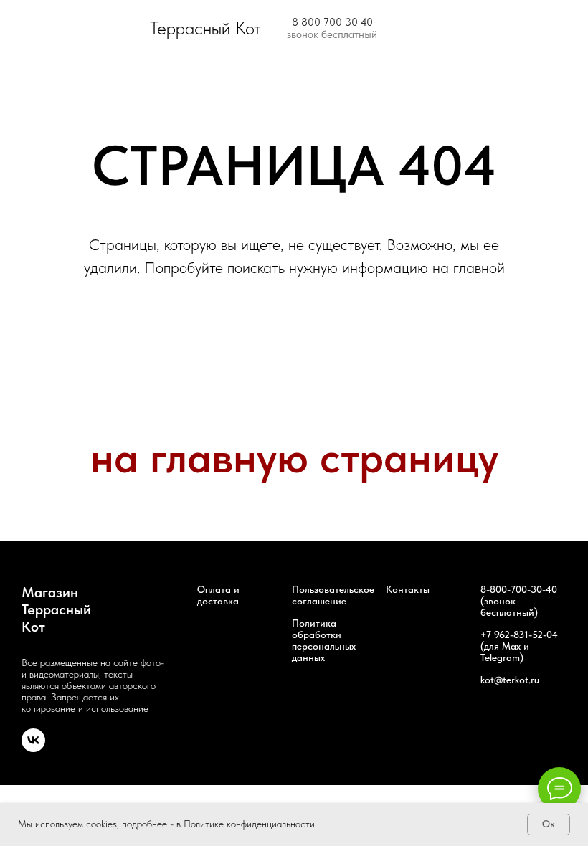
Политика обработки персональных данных (324, 640)
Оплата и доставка (218, 595)
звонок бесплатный (332, 34)
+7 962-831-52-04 (519, 634)
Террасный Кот (205, 28)
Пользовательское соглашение (333, 595)
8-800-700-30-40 (518, 589)
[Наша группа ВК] (33, 748)
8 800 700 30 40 (332, 22)
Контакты (408, 589)
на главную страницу (294, 457)
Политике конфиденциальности (249, 824)
